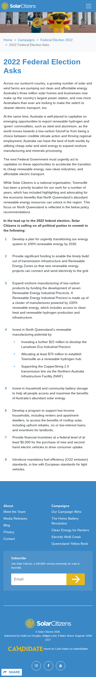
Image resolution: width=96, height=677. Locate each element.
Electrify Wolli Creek (66, 537)
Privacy (8, 532)
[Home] (18, 6)
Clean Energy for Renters (70, 530)
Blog (6, 525)
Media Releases (15, 518)
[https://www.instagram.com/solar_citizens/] (36, 665)
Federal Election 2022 (56, 40)
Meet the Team (14, 512)
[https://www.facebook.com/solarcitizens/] (48, 665)
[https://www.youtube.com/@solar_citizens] (60, 665)
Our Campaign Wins (66, 512)
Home (7, 40)
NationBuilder (80, 648)
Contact (9, 539)
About (8, 506)
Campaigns (26, 40)
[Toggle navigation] (88, 6)
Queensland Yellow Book (69, 543)
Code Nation (62, 648)
